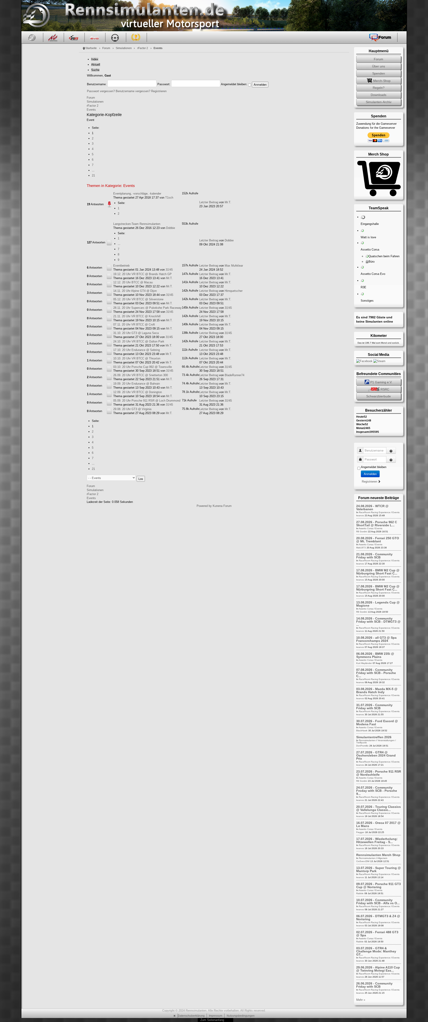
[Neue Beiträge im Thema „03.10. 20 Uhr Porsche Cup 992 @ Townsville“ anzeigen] (109, 368)
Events (91, 109)
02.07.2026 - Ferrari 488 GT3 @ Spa (377, 933)
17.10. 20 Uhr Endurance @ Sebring (136, 350)
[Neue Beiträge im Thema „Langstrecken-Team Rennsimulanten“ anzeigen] (109, 242)
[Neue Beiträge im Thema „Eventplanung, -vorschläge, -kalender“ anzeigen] (109, 204)
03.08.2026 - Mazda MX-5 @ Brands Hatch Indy (376, 690)
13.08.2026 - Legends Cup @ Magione (378, 604)
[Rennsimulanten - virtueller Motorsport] (35, 15)
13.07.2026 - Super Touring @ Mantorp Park (378, 869)
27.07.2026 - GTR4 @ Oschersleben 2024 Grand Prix (376, 755)
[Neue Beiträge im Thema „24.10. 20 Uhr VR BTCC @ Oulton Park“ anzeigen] (109, 343)
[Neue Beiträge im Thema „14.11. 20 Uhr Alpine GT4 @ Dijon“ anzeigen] (109, 292)
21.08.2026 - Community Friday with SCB (374, 555)
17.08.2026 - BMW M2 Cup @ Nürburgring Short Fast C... (377, 571)
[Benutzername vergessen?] (391, 450)
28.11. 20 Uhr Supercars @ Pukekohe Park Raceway (147, 307)
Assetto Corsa (366, 528)
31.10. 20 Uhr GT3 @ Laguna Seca (136, 333)
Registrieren (159, 91)
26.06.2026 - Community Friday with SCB (374, 985)
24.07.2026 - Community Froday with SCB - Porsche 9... (376, 791)
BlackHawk (361, 730)
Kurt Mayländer (364, 663)
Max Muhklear (234, 265)
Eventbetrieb (121, 265)
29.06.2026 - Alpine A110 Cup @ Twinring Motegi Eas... (378, 969)
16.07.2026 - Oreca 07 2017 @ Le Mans (378, 824)
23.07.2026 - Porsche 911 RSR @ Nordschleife (378, 773)
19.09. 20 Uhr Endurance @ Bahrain (136, 383)
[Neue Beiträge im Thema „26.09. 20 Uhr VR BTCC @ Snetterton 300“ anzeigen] (109, 377)
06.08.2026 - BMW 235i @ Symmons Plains (375, 655)
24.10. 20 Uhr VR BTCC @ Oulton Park (138, 341)
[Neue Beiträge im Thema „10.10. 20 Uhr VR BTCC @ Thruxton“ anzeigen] (109, 360)
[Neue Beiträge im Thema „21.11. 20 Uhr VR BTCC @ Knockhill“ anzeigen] (109, 318)
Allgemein (382, 858)
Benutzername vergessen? (133, 91)
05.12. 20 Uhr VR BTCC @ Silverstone (138, 299)
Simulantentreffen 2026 (373, 737)
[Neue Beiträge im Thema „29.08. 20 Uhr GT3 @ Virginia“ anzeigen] (109, 411)
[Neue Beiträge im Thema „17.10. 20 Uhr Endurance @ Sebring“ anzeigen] (109, 351)
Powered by (204, 506)
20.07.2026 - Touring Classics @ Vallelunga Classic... (378, 808)
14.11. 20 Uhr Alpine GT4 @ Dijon (135, 290)
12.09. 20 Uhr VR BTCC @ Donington (137, 392)
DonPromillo (362, 745)
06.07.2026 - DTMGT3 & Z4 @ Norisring (378, 917)
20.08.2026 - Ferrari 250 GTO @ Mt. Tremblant (377, 539)
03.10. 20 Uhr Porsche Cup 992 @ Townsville (142, 367)
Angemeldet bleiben (373, 467)
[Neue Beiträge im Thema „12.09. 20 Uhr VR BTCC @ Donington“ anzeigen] (109, 394)
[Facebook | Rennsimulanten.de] (364, 361)
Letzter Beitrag (208, 202)
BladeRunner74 (234, 375)
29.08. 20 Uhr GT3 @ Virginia (132, 409)
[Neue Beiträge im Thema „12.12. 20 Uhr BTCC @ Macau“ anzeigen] (109, 284)
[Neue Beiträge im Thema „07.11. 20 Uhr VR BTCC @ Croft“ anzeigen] (109, 326)
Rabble (360, 893)
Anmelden (370, 474)
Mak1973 (361, 547)
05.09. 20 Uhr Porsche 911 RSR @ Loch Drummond (146, 400)
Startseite (91, 48)
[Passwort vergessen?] (391, 459)
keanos (360, 515)
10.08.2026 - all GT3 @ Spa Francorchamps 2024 (376, 639)
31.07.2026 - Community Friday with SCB (374, 706)
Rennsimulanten (367, 740)
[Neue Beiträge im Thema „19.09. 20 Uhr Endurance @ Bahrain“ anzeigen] (109, 385)
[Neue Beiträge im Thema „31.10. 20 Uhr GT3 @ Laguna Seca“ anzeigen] (109, 335)
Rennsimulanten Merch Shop (378, 855)
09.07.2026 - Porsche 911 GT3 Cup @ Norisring (378, 885)
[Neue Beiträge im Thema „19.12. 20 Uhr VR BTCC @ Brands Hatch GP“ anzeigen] (109, 276)
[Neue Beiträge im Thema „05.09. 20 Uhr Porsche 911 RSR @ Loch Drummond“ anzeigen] (109, 402)
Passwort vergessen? (101, 91)
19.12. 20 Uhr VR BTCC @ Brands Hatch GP (142, 274)
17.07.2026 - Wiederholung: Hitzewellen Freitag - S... (377, 840)
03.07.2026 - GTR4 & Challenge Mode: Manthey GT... (376, 951)
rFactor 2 (142, 48)
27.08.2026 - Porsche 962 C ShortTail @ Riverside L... (376, 523)
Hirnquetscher (234, 290)
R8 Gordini (361, 531)
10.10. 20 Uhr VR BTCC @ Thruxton (136, 358)
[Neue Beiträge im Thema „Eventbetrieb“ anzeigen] (109, 267)
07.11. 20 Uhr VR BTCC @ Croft (134, 324)
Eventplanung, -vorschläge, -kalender (137, 193)
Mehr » (360, 999)
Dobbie (170, 228)
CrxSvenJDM (362, 861)
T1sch (169, 197)
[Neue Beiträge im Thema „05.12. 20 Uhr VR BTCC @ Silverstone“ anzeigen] (109, 301)
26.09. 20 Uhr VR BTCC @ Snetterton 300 (140, 375)
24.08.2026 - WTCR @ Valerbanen (372, 507)
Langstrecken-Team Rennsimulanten (136, 224)
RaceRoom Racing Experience (374, 512)
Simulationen (124, 48)
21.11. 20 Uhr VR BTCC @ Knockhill (136, 316)
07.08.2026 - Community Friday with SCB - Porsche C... (376, 673)
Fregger (360, 832)
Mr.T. (228, 202)
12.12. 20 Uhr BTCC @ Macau (133, 282)
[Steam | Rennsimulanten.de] (379, 361)
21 (93, 175)
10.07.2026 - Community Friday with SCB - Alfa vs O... (378, 901)
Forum (106, 48)
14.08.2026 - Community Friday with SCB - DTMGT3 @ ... (378, 621)
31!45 (169, 269)
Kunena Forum (222, 506)
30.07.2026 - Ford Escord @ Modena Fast (377, 722)
